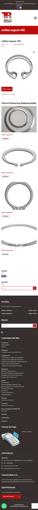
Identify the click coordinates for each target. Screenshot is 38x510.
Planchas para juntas (7, 388)
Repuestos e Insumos (7, 400)
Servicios (4, 414)
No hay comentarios (19, 44)
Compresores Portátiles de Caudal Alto (12, 359)
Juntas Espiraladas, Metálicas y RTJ (11, 384)
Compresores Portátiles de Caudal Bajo (12, 357)
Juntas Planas (5, 382)
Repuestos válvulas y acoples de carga (12, 373)
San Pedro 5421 (20, 1)
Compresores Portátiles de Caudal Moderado (14, 361)
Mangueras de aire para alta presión (11, 375)
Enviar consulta (7, 89)
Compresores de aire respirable (10, 363)
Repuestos (4, 411)
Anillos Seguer (11, 94)
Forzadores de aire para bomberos (11, 352)
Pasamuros (4, 390)
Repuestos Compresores (8, 371)
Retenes (3, 347)
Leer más (5, 138)
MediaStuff (24, 506)
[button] (4, 506)
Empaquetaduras (6, 394)
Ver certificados (8, 496)
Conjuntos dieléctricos (7, 392)
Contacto (4, 421)
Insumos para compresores (9, 377)
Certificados (5, 417)
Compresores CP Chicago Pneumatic (11, 365)
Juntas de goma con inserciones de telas (12, 386)
